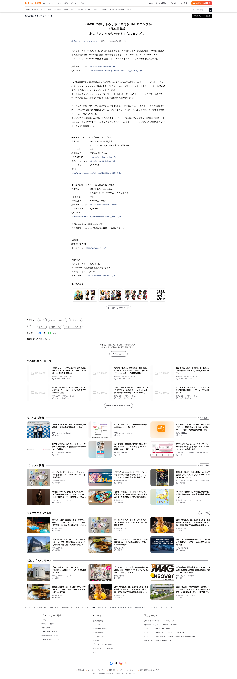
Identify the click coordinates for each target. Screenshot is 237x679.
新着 (28, 9)
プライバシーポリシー (128, 670)
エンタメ (35, 9)
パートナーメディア (49, 632)
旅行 (49, 9)
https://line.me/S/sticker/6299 (102, 66)
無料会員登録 (98, 621)
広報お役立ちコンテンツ (50, 639)
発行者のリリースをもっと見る (118, 405)
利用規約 (112, 670)
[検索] (210, 10)
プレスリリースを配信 (157, 3)
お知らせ (96, 640)
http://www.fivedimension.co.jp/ (101, 276)
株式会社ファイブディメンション (84, 41)
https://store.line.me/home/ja (104, 157)
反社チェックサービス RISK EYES (157, 640)
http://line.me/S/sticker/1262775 (103, 205)
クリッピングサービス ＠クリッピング (159, 621)
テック (105, 9)
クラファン (130, 9)
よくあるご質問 (99, 636)
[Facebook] (40, 333)
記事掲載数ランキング (50, 635)
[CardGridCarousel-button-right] (164, 295)
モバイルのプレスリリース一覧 (46, 607)
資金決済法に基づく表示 (149, 670)
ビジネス (97, 9)
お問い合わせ (118, 354)
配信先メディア (47, 628)
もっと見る (204, 418)
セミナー (96, 652)
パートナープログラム (97, 670)
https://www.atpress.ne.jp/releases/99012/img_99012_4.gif (116, 70)
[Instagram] (120, 663)
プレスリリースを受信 (178, 3)
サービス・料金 (47, 624)
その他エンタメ (55, 327)
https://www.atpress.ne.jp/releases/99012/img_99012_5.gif (96, 216)
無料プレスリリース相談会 (103, 648)
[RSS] (125, 663)
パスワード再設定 (100, 629)
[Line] (49, 333)
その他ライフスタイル (72, 327)
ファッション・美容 (61, 9)
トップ (27, 607)
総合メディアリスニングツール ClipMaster (160, 625)
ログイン (96, 625)
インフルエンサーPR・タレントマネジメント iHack (164, 633)
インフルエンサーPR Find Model (157, 629)
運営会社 (81, 670)
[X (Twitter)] (44, 333)
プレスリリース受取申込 (102, 644)
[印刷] (54, 333)
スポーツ (88, 9)
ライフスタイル (77, 9)
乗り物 (121, 9)
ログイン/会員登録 (203, 3)
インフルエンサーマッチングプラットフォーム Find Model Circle (169, 636)
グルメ (43, 9)
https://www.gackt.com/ (96, 248)
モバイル (113, 9)
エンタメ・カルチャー (57, 320)
